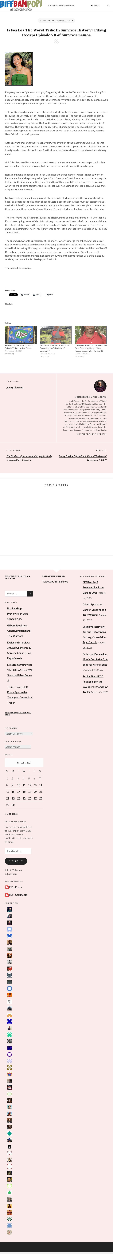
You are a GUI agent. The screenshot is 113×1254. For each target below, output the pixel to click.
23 (13, 798)
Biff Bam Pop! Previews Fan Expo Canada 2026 (17, 613)
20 (35, 791)
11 (24, 785)
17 (18, 791)
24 (18, 798)
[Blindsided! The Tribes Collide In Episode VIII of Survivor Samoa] (21, 335)
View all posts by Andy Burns (92, 434)
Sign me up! (16, 861)
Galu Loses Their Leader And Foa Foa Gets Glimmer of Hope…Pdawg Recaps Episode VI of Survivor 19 (91, 348)
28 (40, 798)
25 (24, 798)
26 (29, 798)
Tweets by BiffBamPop (55, 581)
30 (13, 804)
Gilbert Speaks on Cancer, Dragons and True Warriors (19, 630)
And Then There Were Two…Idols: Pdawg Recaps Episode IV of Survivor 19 (55, 348)
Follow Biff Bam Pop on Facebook (17, 577)
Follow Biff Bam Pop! (53, 576)
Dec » (15, 813)
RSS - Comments (18, 894)
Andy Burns (48, 20)
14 (40, 785)
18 (24, 791)
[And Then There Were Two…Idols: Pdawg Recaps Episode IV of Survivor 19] (56, 335)
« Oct (8, 813)
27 (35, 798)
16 (13, 791)
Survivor (18, 387)
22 (7, 798)
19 (29, 791)
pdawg (10, 387)
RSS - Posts (15, 887)
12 (29, 785)
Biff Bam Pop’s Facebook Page (18, 714)
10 (18, 785)
